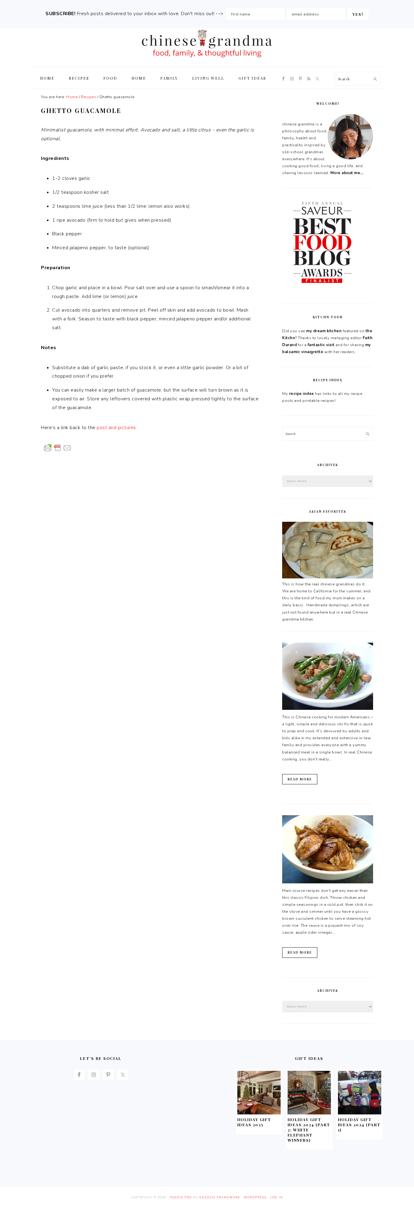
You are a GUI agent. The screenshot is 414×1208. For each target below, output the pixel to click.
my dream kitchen (324, 331)
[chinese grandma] (207, 59)
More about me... (346, 173)
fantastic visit (321, 345)
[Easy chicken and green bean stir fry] (327, 708)
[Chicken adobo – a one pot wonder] (327, 882)
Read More (300, 779)
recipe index (301, 393)
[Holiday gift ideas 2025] (259, 1113)
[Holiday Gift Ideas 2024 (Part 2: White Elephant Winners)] (309, 1113)
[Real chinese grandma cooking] (327, 577)
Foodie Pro (181, 1197)
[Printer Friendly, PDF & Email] (57, 447)
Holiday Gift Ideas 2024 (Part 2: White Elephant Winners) (309, 1130)
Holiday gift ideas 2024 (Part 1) (359, 1124)
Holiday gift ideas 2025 (254, 1122)
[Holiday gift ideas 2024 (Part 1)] (360, 1113)
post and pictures (116, 427)
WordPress (255, 1197)
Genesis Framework (219, 1197)
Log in (276, 1197)
